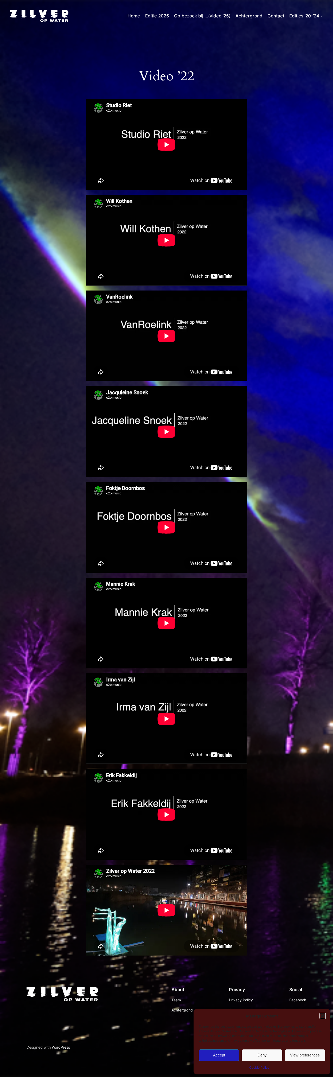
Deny (262, 1055)
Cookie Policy (259, 1067)
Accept (219, 1055)
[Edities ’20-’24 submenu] (322, 16)
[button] (322, 1015)
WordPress (61, 1047)
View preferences (305, 1055)
